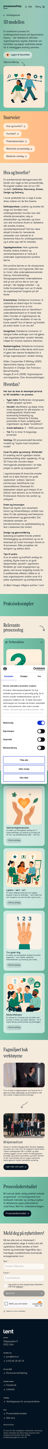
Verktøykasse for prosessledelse (23, 1402)
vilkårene (19, 1287)
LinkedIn (10, 1389)
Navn (5, 1261)
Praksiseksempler (15, 141)
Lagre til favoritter (20, 55)
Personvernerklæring (16, 1373)
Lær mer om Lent (14, 1167)
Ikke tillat (24, 778)
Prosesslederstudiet (16, 1213)
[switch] (41, 731)
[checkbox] (5, 1286)
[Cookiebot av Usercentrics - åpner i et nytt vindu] (34, 669)
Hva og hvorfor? (14, 126)
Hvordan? (11, 134)
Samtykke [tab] (8, 676)
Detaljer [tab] (24, 676)
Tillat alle (24, 760)
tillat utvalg (24, 769)
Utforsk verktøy (14, 840)
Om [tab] (39, 676)
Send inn (10, 1293)
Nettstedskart (8, 1425)
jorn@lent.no (12, 1357)
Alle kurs (10, 1418)
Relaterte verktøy (15, 156)
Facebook (11, 1385)
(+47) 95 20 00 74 (15, 1361)
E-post (6, 1273)
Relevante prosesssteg (17, 149)
